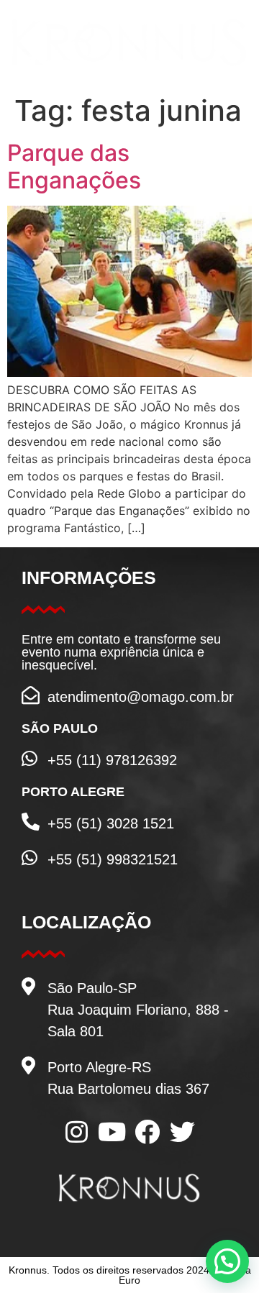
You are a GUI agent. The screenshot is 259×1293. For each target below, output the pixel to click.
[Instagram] (76, 1131)
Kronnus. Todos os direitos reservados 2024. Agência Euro (130, 1275)
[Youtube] (112, 1131)
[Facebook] (147, 1131)
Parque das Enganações (74, 166)
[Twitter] (182, 1131)
